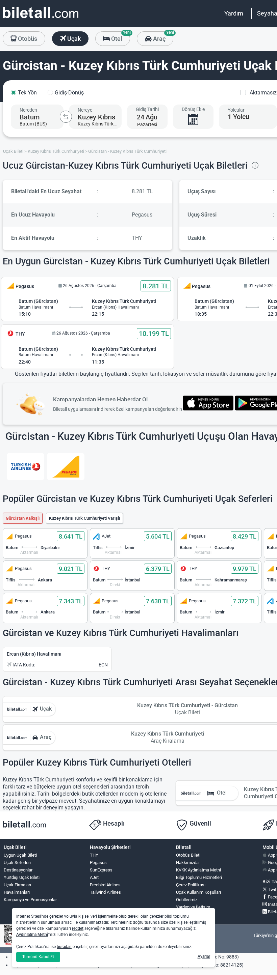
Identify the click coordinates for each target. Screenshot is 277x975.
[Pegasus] (65, 467)
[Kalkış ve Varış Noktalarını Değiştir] (66, 117)
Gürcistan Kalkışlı (23, 518)
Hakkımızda (187, 862)
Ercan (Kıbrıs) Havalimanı (34, 654)
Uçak (73, 38)
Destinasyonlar (18, 869)
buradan (64, 946)
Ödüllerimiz (186, 899)
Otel (120, 36)
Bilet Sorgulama (191, 914)
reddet (77, 928)
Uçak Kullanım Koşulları (198, 892)
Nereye (85, 110)
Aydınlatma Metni (32, 934)
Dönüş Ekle (193, 109)
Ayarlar (204, 956)
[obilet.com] (40, 19)
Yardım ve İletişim (193, 907)
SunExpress (101, 869)
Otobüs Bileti (188, 855)
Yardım (233, 13)
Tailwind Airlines (105, 892)
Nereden (28, 110)
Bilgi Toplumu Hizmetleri (199, 877)
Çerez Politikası (190, 884)
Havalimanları (17, 892)
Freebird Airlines (105, 884)
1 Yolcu (238, 117)
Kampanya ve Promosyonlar (30, 899)
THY (94, 855)
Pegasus (98, 862)
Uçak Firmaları (17, 884)
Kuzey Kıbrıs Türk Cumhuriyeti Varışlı (84, 518)
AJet (94, 877)
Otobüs (27, 38)
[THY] (25, 467)
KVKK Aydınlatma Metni (198, 869)
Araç (162, 36)
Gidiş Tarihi (147, 109)
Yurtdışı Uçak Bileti (22, 877)
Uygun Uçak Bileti (20, 855)
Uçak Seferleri (17, 862)
